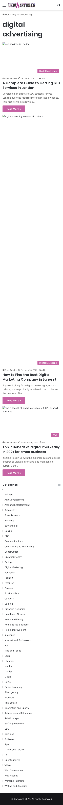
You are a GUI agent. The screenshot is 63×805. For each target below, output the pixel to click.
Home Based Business (17, 624)
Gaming (9, 603)
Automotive (11, 510)
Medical (9, 666)
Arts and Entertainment (17, 505)
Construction (11, 551)
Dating (8, 562)
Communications (14, 541)
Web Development (14, 770)
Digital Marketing (14, 567)
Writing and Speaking (16, 786)
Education (10, 572)
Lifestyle (9, 661)
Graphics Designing (15, 609)
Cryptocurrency (13, 557)
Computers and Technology (19, 546)
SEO (7, 728)
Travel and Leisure (15, 749)
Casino (8, 531)
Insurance (10, 635)
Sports (8, 744)
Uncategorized (12, 760)
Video (8, 765)
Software (9, 739)
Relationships (12, 718)
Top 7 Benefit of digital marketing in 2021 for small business (31, 449)
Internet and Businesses (18, 640)
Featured (9, 583)
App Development (14, 499)
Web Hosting (11, 775)
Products (9, 697)
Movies (8, 671)
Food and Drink (13, 593)
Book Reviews (12, 515)
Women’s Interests (14, 780)
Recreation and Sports (17, 708)
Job (6, 645)
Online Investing (13, 687)
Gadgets (9, 598)
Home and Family (14, 619)
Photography (11, 692)
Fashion (9, 577)
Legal (7, 656)
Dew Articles (11, 78)
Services (9, 734)
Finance (9, 588)
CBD (7, 536)
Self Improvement (14, 723)
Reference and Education (18, 713)
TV (6, 754)
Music (8, 676)
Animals (9, 494)
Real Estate (11, 702)
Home (8, 14)
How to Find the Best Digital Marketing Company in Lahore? (29, 377)
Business (9, 520)
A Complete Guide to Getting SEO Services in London (31, 85)
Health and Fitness (15, 614)
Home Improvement (15, 629)
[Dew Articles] (21, 5)
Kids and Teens (13, 650)
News (8, 682)
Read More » (14, 108)
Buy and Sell (11, 525)
